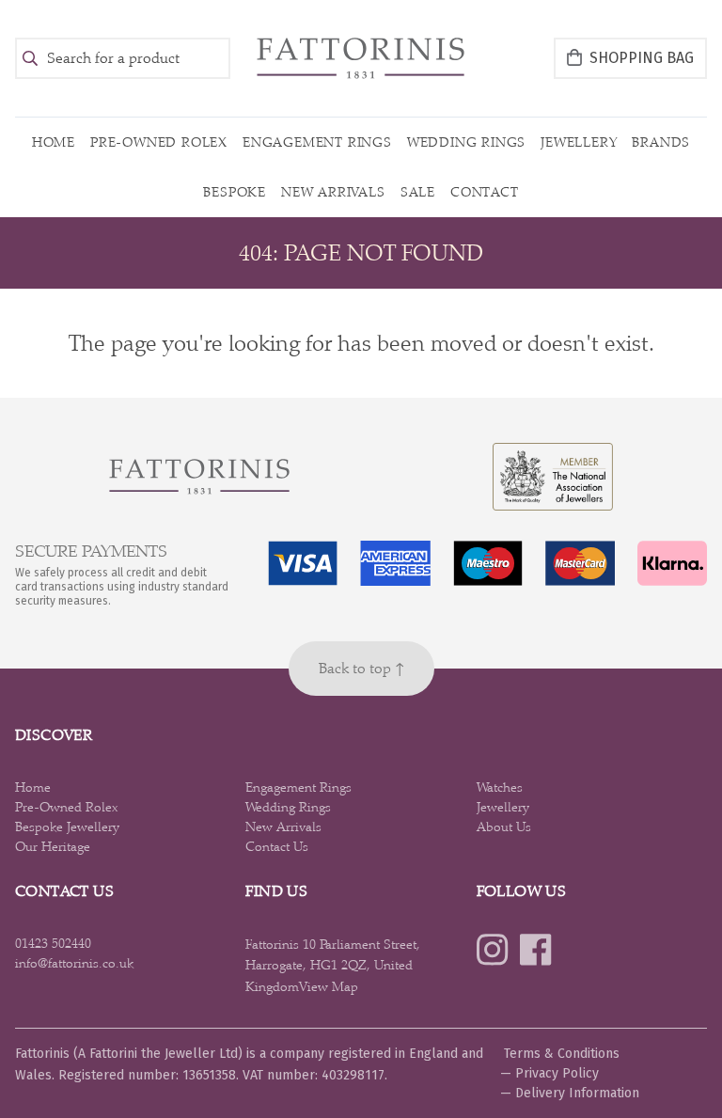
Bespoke (234, 191)
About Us (504, 826)
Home (53, 142)
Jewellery (579, 142)
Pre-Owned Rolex (159, 142)
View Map (328, 986)
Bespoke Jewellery (67, 826)
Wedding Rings (466, 142)
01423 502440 (53, 943)
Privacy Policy (557, 1073)
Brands (661, 142)
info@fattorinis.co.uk (74, 962)
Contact (484, 191)
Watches (500, 787)
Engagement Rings (317, 142)
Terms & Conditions (562, 1054)
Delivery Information (577, 1093)
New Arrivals (333, 191)
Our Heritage (52, 846)
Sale (417, 191)
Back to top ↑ (361, 668)
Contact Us (276, 846)
